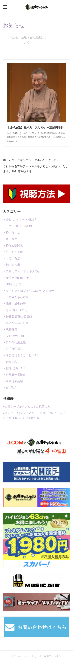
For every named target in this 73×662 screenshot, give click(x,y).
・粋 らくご (11, 232)
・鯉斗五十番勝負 (14, 375)
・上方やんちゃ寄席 (16, 297)
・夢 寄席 (10, 239)
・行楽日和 (10, 362)
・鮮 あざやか (13, 252)
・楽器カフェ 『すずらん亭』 (22, 271)
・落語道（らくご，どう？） (21, 355)
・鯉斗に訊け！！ (14, 368)
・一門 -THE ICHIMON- (18, 226)
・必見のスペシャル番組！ (20, 219)
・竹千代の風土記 (14, 342)
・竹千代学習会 (13, 349)
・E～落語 (9, 388)
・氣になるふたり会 (16, 323)
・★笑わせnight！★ (16, 278)
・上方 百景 (11, 258)
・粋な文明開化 (13, 245)
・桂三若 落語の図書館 (17, 316)
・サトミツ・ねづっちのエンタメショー (28, 290)
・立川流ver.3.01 (13, 336)
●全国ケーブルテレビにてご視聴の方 (26, 406)
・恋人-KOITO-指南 (15, 310)
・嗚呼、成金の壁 (14, 303)
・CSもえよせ (12, 284)
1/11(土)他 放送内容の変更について (26, 40)
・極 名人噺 (11, 265)
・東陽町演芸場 (13, 381)
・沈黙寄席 (10, 329)
